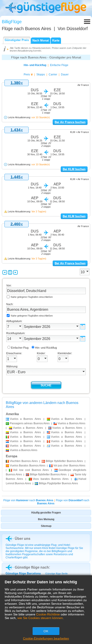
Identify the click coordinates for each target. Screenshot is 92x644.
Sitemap (46, 526)
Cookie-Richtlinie (48, 614)
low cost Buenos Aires (31, 470)
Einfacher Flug (20, 347)
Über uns (22, 538)
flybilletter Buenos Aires (64, 461)
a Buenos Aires (25, 418)
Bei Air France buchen (70, 122)
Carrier (53, 74)
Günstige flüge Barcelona (23, 573)
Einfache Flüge (59, 65)
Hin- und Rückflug (35, 65)
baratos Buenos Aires (51, 478)
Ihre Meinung (46, 519)
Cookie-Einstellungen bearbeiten (46, 638)
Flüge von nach (28, 500)
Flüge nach (26, 28)
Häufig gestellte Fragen (46, 512)
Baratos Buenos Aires (27, 465)
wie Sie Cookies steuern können (40, 618)
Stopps (40, 74)
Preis (27, 74)
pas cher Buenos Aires (69, 465)
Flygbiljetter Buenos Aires (58, 483)
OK (46, 631)
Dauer (65, 74)
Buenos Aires (24, 461)
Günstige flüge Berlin (56, 573)
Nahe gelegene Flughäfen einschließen (32, 297)
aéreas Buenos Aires (30, 423)
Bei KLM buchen (74, 169)
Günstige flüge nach (32, 567)
